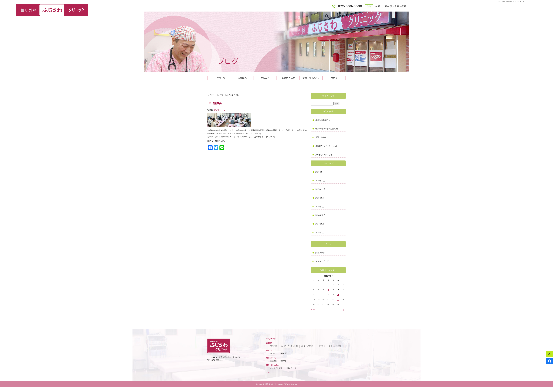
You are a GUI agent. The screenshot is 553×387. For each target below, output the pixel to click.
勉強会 (217, 103)
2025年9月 (319, 198)
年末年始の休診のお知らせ (326, 129)
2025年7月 (319, 206)
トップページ (218, 77)
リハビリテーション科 (289, 346)
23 (338, 300)
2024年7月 (319, 232)
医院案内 (273, 361)
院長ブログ (320, 253)
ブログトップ (328, 96)
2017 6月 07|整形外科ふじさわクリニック (511, 1)
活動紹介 (284, 361)
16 (338, 295)
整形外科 (273, 346)
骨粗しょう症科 (335, 346)
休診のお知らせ (321, 137)
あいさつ (273, 353)
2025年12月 (320, 181)
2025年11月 (320, 189)
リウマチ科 (321, 346)
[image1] (229, 126)
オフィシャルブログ (334, 77)
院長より (264, 77)
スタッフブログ (321, 261)
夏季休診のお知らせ (323, 155)
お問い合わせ (291, 368)
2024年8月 (319, 224)
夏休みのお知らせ (322, 120)
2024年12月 (320, 215)
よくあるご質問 (276, 368)
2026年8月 (319, 172)
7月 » (343, 310)
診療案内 (241, 77)
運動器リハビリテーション (326, 146)
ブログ (268, 372)
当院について (288, 77)
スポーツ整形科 (307, 346)
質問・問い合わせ (311, 77)
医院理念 (284, 353)
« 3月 (313, 310)
